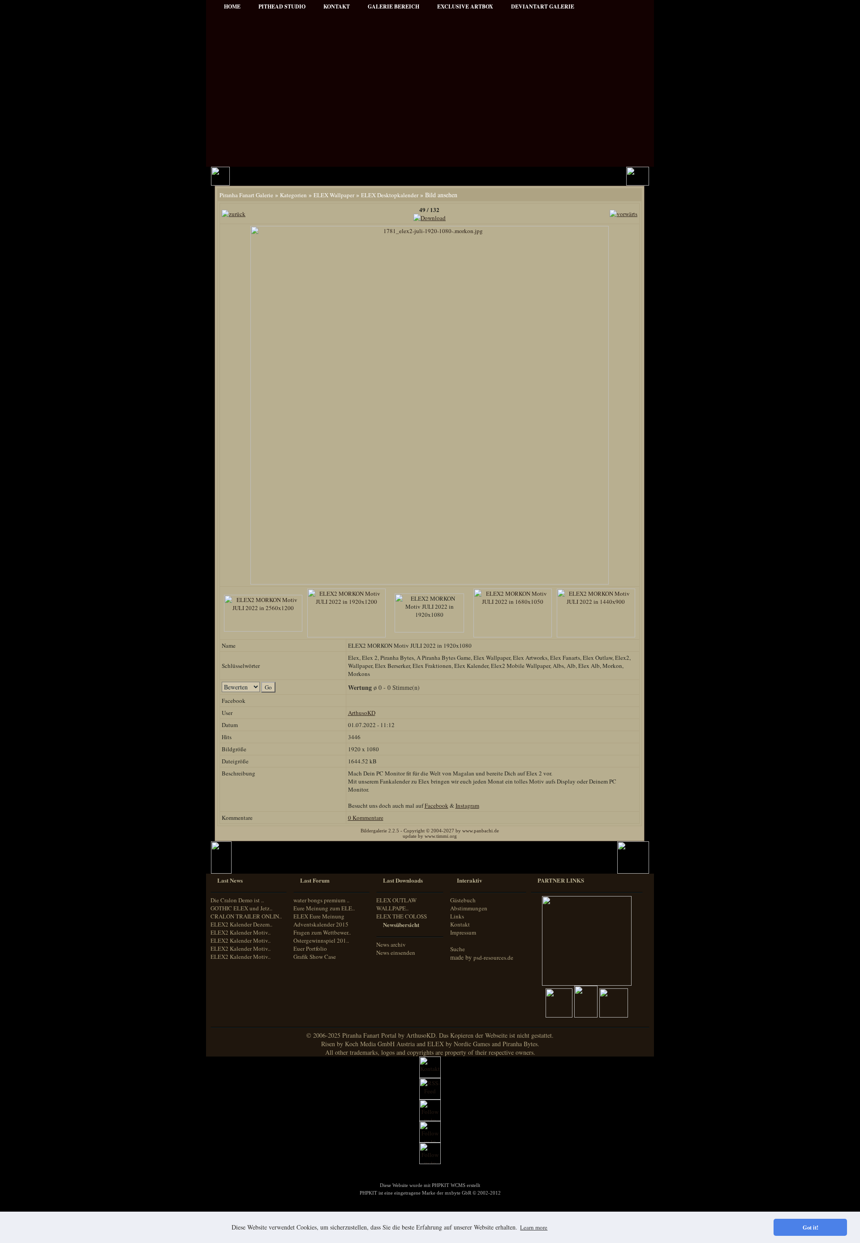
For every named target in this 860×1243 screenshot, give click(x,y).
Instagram (467, 805)
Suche (457, 949)
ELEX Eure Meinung (318, 916)
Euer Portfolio (310, 948)
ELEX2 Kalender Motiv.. (241, 932)
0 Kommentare (365, 818)
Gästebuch (463, 900)
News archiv (391, 944)
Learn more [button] (533, 1227)
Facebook (436, 805)
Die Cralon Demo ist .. (237, 900)
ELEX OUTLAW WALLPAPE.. (396, 904)
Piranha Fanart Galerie (246, 195)
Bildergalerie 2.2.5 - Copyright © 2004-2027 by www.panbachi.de (430, 830)
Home (232, 6)
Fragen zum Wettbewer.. (322, 932)
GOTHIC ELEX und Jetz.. (241, 908)
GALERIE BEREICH (393, 6)
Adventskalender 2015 (320, 924)
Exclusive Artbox (465, 6)
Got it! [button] (810, 1227)
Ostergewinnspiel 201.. (321, 940)
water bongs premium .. (321, 900)
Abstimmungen (468, 908)
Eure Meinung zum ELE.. (324, 908)
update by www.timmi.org (430, 836)
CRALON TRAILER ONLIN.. (246, 916)
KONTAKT (336, 6)
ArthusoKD (361, 713)
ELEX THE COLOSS (401, 916)
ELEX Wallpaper (334, 195)
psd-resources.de (493, 957)
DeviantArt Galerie (542, 6)
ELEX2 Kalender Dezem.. (241, 924)
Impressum (463, 932)
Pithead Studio (281, 6)
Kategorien (293, 195)
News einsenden (395, 952)
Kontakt (460, 924)
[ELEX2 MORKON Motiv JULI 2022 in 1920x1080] (429, 582)
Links (457, 916)
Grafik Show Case (314, 957)
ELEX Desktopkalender (389, 195)
